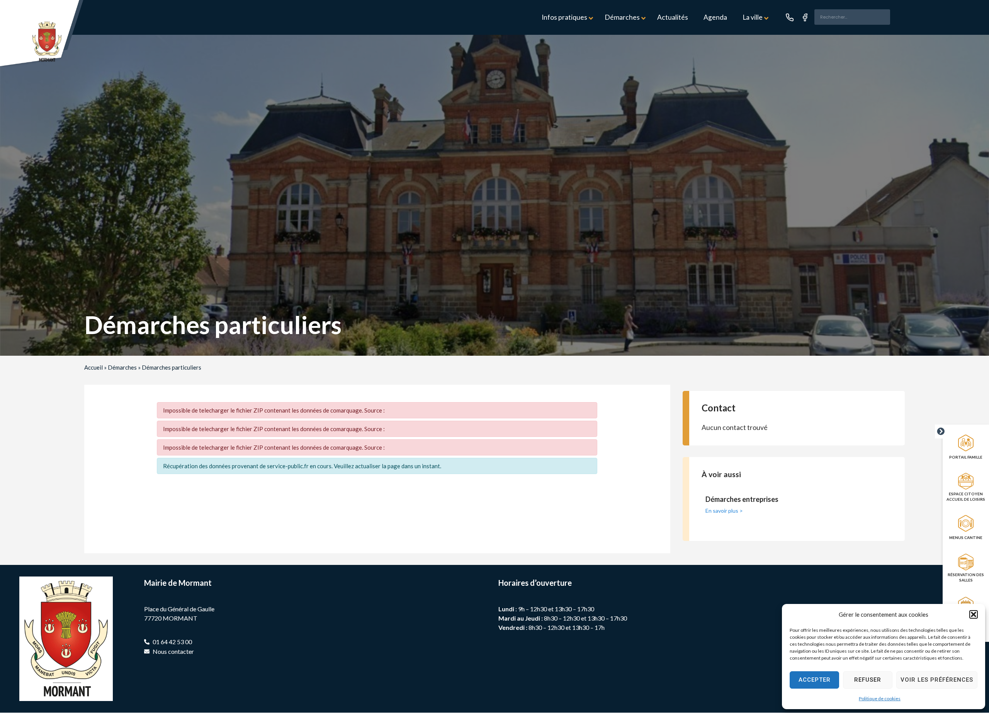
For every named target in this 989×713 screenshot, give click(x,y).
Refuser (867, 679)
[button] (973, 614)
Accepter (815, 679)
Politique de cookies (880, 698)
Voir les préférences (937, 679)
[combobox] (852, 17)
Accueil (93, 367)
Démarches (122, 367)
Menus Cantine (965, 537)
